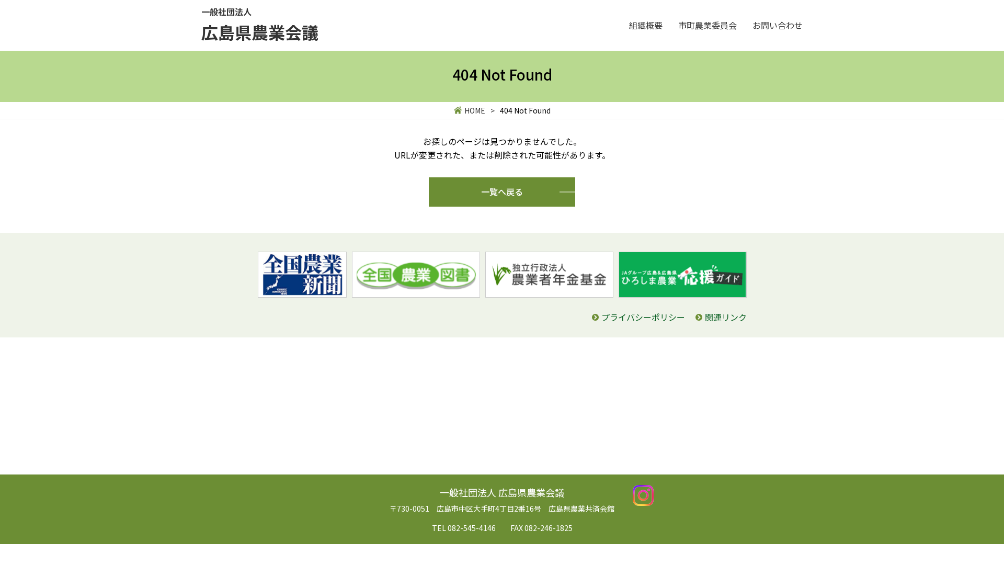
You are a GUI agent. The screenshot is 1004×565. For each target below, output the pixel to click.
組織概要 (646, 25)
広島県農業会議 (259, 24)
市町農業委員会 (707, 25)
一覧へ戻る (502, 191)
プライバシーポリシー (643, 317)
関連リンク (726, 317)
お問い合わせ (777, 25)
